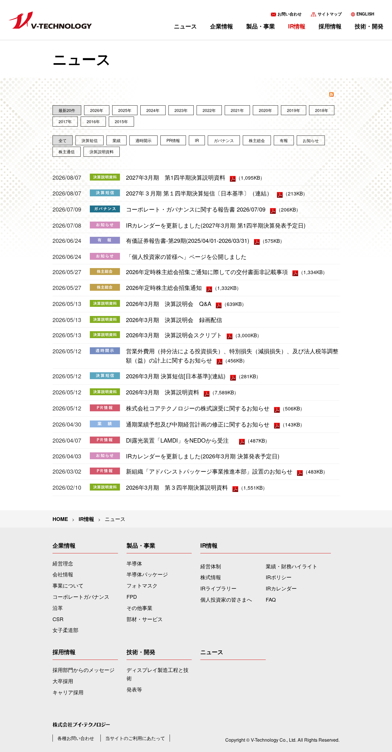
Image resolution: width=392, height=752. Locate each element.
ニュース (185, 26)
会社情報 (63, 574)
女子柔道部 (65, 629)
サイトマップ (330, 14)
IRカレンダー (281, 588)
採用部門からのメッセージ (84, 669)
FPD (132, 596)
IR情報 (296, 26)
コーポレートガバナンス (81, 596)
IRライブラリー (218, 588)
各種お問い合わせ (75, 738)
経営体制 (210, 566)
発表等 (134, 689)
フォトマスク (142, 585)
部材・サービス (145, 619)
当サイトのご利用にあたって (135, 738)
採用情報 (330, 26)
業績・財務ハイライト (291, 566)
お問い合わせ (289, 14)
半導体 (134, 563)
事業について (68, 585)
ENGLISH (365, 14)
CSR (58, 619)
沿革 (58, 607)
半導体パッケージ (147, 574)
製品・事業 (260, 26)
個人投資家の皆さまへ (226, 599)
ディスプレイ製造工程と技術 (158, 674)
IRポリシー (279, 577)
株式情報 (210, 577)
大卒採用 (63, 681)
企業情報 (221, 26)
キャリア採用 (68, 692)
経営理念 (63, 563)
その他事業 (139, 607)
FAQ (271, 599)
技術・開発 (369, 26)
